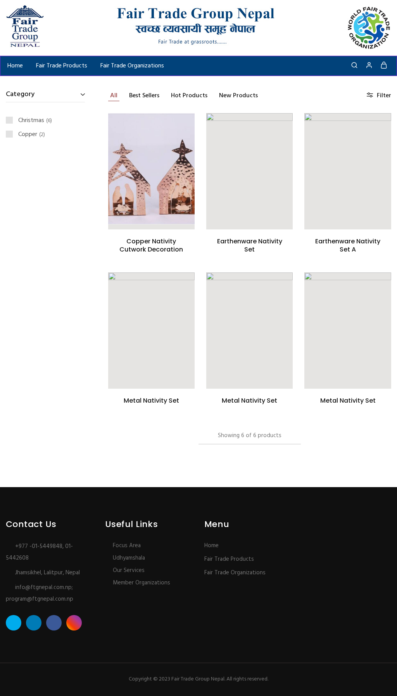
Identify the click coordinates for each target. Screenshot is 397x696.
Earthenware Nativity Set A (347, 245)
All (113, 96)
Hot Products (189, 96)
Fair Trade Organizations (132, 66)
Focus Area (127, 545)
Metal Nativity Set (151, 400)
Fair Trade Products (61, 66)
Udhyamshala (129, 558)
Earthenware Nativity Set (249, 245)
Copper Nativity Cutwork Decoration (151, 245)
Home (15, 66)
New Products (238, 96)
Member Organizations (141, 582)
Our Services (129, 570)
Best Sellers (144, 96)
